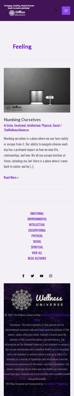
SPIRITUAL (37, 247)
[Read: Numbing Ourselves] (37, 90)
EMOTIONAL (37, 213)
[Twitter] (32, 276)
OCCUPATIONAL (37, 230)
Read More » (11, 177)
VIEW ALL (37, 253)
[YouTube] (41, 276)
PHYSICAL (37, 236)
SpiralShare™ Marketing (56, 384)
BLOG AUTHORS (37, 258)
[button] (56, 10)
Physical (46, 125)
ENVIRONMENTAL (37, 219)
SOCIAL (37, 241)
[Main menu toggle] (66, 10)
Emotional (20, 125)
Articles (8, 125)
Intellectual (33, 125)
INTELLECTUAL (37, 224)
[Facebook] (23, 276)
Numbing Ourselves (22, 119)
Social (56, 125)
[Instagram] (50, 276)
